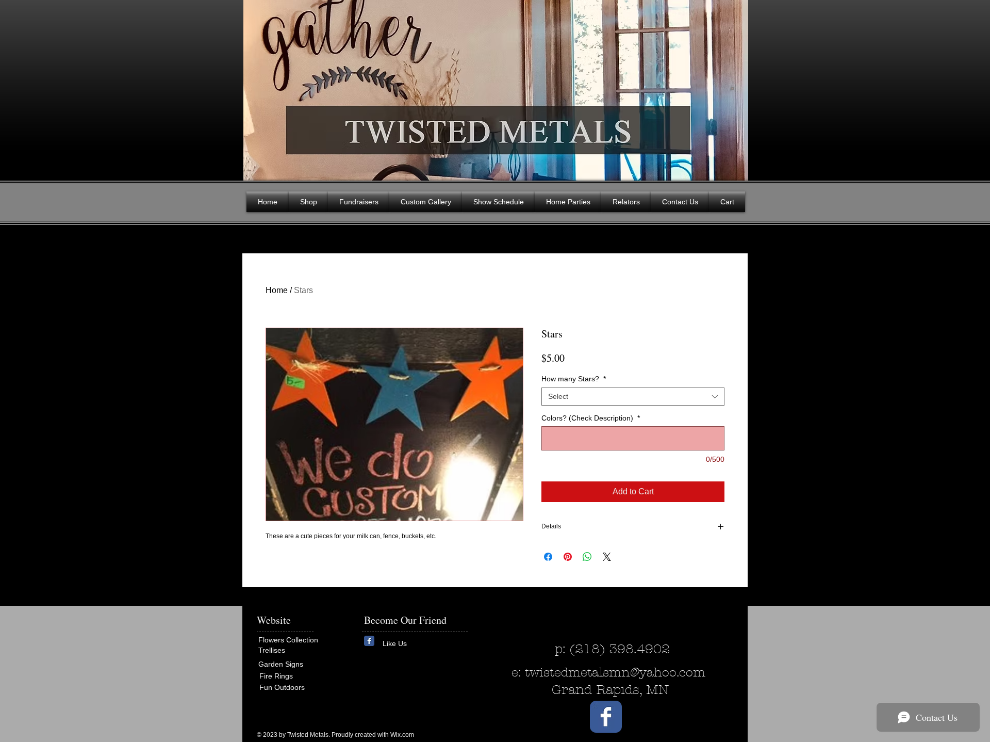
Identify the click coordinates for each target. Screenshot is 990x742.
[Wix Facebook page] (369, 641)
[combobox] (632, 397)
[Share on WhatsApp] (587, 557)
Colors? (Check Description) (590, 418)
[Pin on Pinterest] (568, 557)
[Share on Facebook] (548, 557)
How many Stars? (573, 379)
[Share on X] (607, 557)
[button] (732, 87)
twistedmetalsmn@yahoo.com (615, 672)
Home (277, 290)
